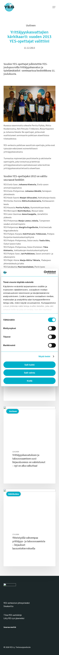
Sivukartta (8, 606)
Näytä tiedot (44, 356)
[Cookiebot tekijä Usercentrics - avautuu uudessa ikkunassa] (44, 272)
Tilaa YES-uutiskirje (13, 615)
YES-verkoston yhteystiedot (17, 602)
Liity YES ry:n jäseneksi (14, 618)
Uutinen (12, 411)
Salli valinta (29, 373)
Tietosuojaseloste (23, 647)
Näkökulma (13, 494)
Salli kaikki (29, 364)
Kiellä (29, 380)
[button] (53, 7)
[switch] (52, 328)
